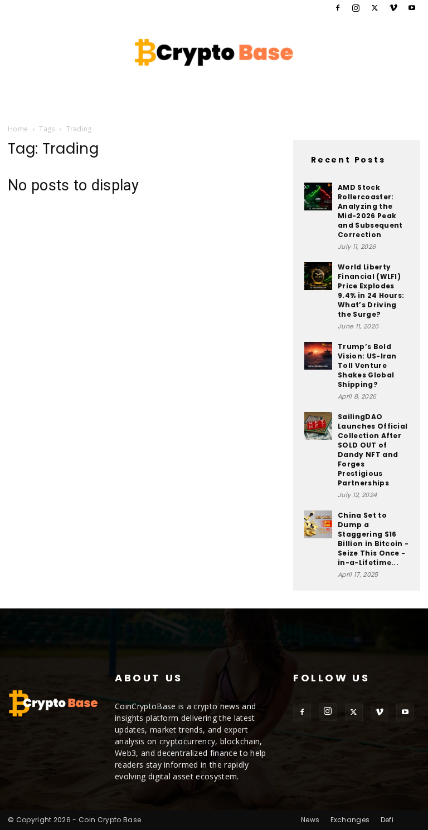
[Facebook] (337, 8)
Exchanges (350, 819)
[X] (374, 8)
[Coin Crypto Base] (214, 52)
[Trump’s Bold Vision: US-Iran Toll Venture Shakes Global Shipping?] (318, 356)
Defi (387, 819)
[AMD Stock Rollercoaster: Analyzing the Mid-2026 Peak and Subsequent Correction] (318, 196)
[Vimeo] (393, 8)
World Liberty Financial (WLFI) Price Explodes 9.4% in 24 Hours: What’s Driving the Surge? (371, 290)
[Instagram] (356, 8)
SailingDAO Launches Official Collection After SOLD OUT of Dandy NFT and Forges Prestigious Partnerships (372, 450)
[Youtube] (411, 8)
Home (18, 129)
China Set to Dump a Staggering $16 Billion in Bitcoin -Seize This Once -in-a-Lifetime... (373, 538)
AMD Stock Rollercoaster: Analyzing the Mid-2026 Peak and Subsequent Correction (370, 211)
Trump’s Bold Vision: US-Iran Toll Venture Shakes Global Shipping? (367, 365)
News (310, 819)
